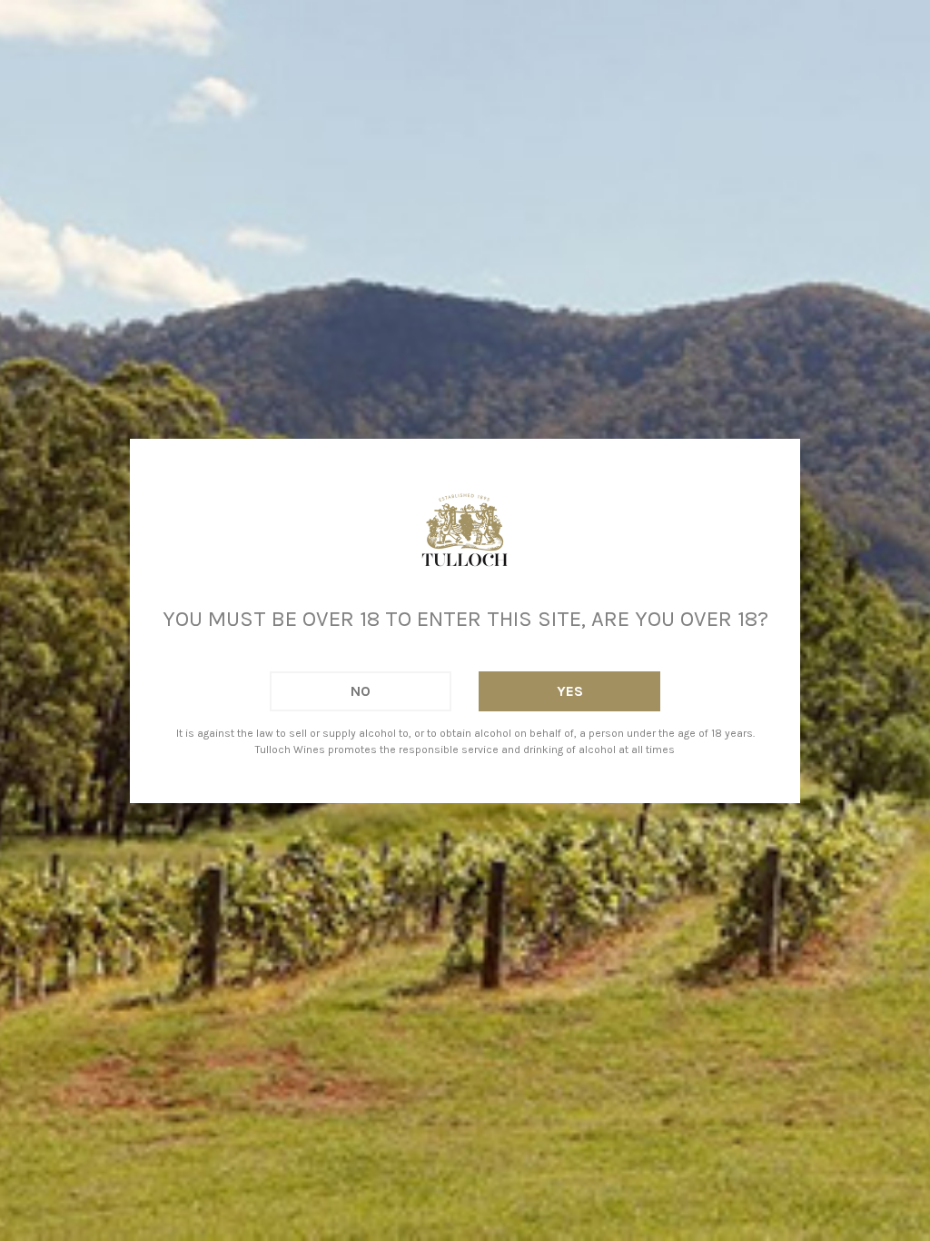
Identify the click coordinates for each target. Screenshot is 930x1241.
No (361, 691)
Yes (570, 691)
